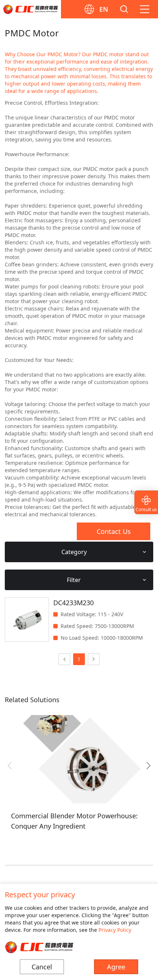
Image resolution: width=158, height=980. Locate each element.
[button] (148, 766)
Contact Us (114, 531)
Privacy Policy (114, 929)
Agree (116, 966)
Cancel (42, 966)
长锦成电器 (30, 9)
